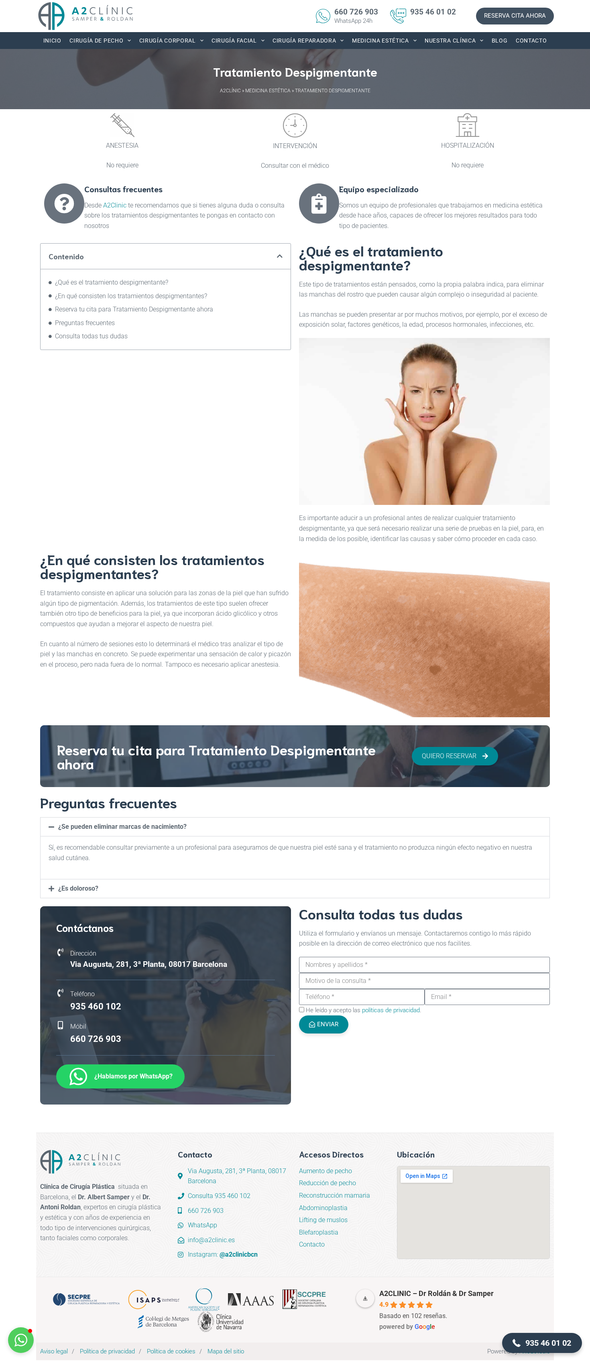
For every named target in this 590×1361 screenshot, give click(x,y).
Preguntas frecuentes (85, 323)
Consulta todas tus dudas (91, 336)
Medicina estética (380, 40)
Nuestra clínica (450, 40)
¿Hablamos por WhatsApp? (133, 1076)
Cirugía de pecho (96, 40)
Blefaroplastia (318, 1232)
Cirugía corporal (167, 40)
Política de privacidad (107, 1351)
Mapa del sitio (226, 1351)
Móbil (78, 1026)
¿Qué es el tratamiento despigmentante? (111, 282)
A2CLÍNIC (230, 91)
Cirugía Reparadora (304, 40)
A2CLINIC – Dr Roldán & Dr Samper (436, 1293)
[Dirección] (60, 952)
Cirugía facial (234, 40)
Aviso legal (54, 1351)
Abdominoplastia (323, 1208)
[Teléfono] (60, 993)
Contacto (531, 40)
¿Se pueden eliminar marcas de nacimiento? (122, 826)
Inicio (52, 40)
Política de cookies (171, 1351)
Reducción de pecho (327, 1183)
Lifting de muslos (323, 1220)
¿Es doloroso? (78, 888)
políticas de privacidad (391, 1010)
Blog (500, 40)
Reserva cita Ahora (515, 15)
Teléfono (82, 994)
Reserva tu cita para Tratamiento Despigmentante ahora (134, 309)
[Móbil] (60, 1025)
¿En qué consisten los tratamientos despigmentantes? (131, 296)
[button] (280, 256)
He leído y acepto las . (363, 1010)
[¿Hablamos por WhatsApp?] (78, 1076)
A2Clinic (114, 205)
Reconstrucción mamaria (334, 1195)
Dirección (83, 953)
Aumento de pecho (325, 1171)
